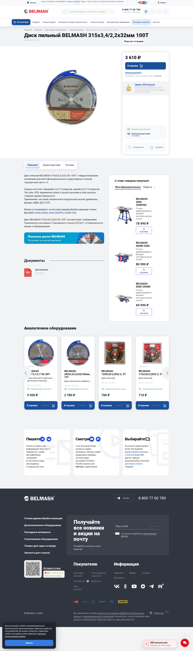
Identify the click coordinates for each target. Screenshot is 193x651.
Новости (95, 1)
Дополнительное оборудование (118, 22)
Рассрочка (79, 581)
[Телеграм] (146, 2)
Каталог (77, 1)
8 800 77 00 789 (131, 9)
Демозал (96, 581)
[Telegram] (42, 439)
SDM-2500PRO (56, 213)
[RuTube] (98, 439)
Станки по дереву (49, 22)
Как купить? (78, 588)
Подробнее (158, 76)
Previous (112, 187)
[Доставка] (147, 439)
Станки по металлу (97, 22)
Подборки (36, 22)
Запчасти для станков (37, 552)
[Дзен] (143, 586)
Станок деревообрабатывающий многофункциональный (144, 213)
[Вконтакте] (117, 586)
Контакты (112, 1)
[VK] (48, 439)
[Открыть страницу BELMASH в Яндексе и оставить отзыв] (33, 569)
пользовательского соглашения (98, 616)
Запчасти (156, 22)
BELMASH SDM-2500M (143, 285)
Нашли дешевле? (133, 73)
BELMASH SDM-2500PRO (142, 201)
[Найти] (64, 11)
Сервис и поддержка (66, 1)
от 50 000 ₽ (136, 136)
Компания (120, 1)
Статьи (89, 1)
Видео (83, 1)
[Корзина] (166, 12)
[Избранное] (159, 12)
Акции (43, 1)
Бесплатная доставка (141, 134)
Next (154, 187)
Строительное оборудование (41, 539)
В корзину (144, 230)
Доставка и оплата (53, 1)
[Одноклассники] (125, 586)
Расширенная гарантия (98, 574)
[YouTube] (91, 439)
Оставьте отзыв (51, 568)
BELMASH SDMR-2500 (143, 244)
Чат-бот (126, 498)
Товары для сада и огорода (40, 545)
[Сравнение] (153, 12)
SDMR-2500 (70, 213)
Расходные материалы (141, 22)
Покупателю (104, 1)
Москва (33, 3)
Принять (29, 643)
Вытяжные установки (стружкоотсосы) (72, 22)
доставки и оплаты (134, 464)
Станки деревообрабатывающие (43, 518)
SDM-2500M (41, 213)
